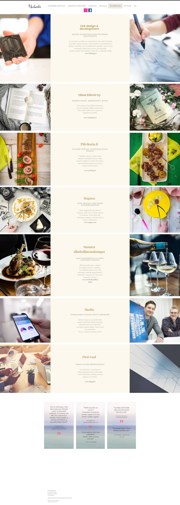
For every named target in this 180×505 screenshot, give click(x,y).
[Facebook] (90, 10)
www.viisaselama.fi (90, 117)
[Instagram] (85, 10)
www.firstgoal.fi (90, 381)
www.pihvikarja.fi (90, 170)
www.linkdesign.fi (90, 53)
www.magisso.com (90, 222)
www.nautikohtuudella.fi (90, 279)
